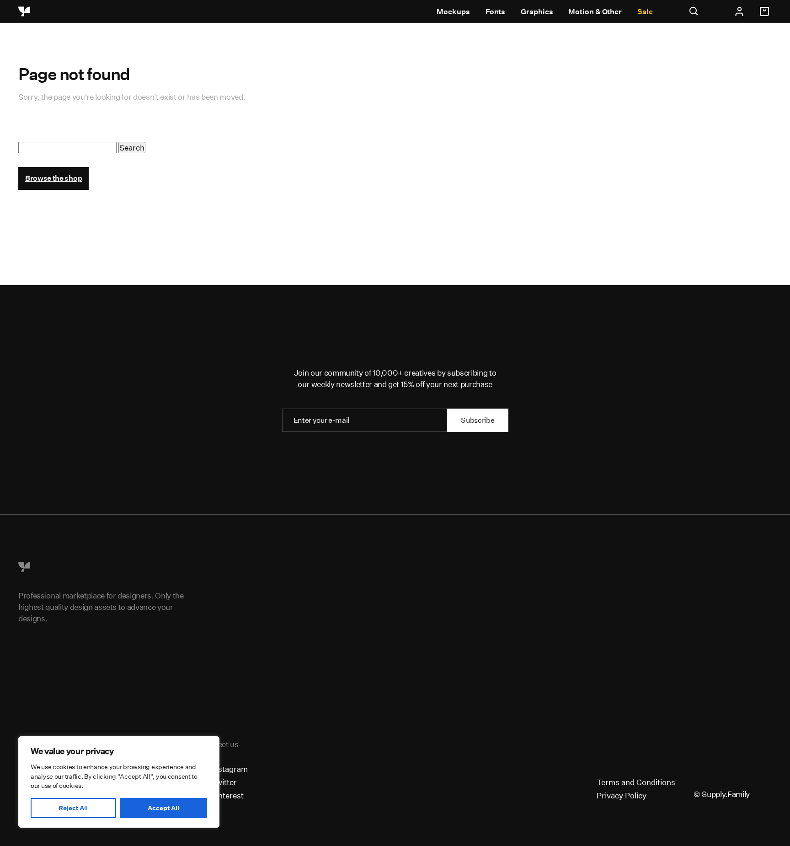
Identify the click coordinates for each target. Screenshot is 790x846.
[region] (118, 782)
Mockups (453, 11)
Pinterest (227, 795)
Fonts (496, 11)
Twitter (224, 782)
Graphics (537, 11)
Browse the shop (53, 178)
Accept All (163, 808)
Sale (645, 11)
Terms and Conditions (636, 782)
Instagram (229, 769)
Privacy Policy (621, 795)
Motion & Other (595, 11)
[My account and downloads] (739, 11)
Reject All (73, 808)
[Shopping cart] (766, 11)
